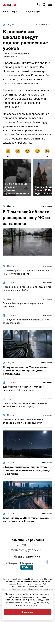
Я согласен (28, 612)
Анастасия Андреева (16, 53)
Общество (11, 25)
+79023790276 (26, 545)
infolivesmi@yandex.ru (26, 550)
